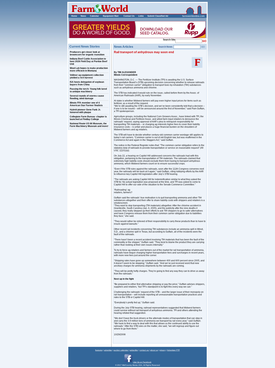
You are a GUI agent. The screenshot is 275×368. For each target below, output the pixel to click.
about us (154, 350)
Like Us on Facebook (142, 362)
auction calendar (121, 350)
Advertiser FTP (173, 350)
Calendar (94, 16)
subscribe (134, 350)
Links (141, 16)
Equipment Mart (111, 16)
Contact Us (129, 16)
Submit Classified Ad (153, 16)
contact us (144, 350)
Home (74, 16)
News (83, 16)
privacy (163, 350)
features (98, 350)
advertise (108, 350)
